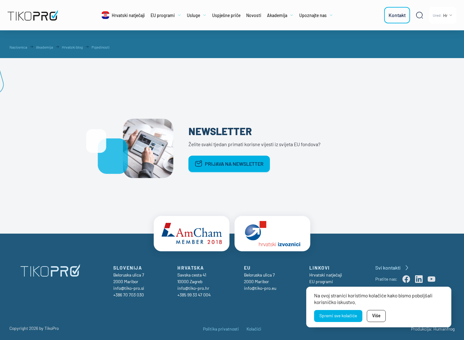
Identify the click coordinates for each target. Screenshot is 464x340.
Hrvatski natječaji (325, 274)
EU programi (321, 281)
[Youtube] (431, 279)
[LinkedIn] (419, 279)
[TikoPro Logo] (37, 15)
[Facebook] (406, 279)
